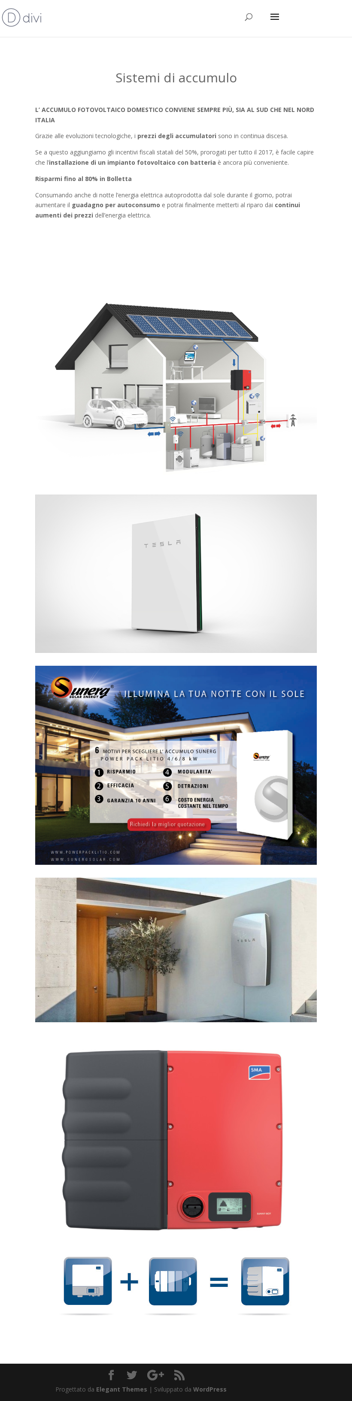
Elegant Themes (121, 1389)
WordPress (210, 1389)
